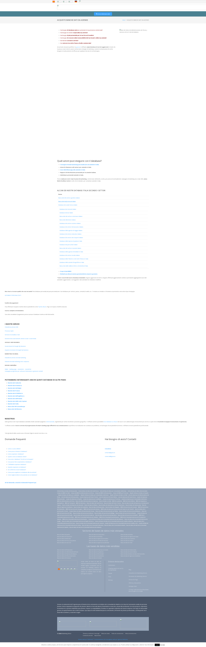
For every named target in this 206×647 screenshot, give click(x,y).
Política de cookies (105, 633)
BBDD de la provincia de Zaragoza (74, 509)
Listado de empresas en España (74, 499)
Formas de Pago (133, 579)
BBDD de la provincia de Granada (128, 507)
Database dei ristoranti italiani (68, 209)
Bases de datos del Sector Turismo (112, 503)
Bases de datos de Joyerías (63, 534)
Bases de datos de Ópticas (91, 505)
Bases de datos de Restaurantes (65, 550)
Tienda (110, 573)
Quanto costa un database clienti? (17, 456)
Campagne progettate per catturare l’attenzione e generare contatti (24, 371)
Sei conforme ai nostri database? (17, 469)
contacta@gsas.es (110, 452)
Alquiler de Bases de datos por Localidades (69, 495)
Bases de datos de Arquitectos (96, 552)
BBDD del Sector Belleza (129, 501)
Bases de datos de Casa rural (64, 542)
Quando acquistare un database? (17, 467)
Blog (130, 569)
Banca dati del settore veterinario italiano (71, 216)
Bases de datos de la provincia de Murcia (83, 513)
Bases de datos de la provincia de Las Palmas (107, 511)
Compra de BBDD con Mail (63, 493)
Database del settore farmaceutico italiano (71, 227)
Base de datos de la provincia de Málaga (104, 513)
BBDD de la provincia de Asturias (92, 509)
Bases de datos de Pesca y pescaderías (66, 540)
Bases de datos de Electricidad (96, 554)
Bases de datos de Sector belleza (129, 552)
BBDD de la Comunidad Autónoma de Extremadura (74, 519)
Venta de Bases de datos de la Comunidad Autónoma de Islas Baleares (105, 519)
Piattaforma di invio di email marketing (15, 357)
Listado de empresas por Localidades (92, 499)
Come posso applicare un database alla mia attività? (22, 472)
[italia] (75, 569)
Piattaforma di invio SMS (11, 327)
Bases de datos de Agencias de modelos (98, 538)
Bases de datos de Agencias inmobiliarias (130, 556)
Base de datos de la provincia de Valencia (84, 515)
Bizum (44, 307)
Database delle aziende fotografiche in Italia (72, 262)
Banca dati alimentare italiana (68, 220)
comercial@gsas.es (110, 456)
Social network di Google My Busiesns (15, 346)
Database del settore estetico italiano (70, 223)
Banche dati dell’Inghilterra (16, 396)
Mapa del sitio (97, 635)
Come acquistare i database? (16, 454)
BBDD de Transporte (70, 503)
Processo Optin (9, 331)
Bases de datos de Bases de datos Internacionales (133, 554)
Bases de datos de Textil (126, 542)
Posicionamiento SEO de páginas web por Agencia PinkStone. (111, 639)
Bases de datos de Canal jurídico (96, 534)
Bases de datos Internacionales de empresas (87, 501)
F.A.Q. (109, 576)
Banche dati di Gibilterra (15, 393)
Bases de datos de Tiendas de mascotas (98, 540)
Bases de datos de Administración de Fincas (67, 552)
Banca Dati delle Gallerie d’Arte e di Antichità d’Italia (74, 266)
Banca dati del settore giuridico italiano (69, 198)
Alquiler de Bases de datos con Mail (118, 495)
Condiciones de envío (88, 635)
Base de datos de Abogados (112, 507)
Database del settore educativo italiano (70, 234)
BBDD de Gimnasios (81, 503)
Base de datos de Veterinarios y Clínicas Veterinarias (112, 505)
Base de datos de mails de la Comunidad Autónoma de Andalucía (85, 527)
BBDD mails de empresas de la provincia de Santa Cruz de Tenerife (117, 509)
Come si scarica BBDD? (14, 449)
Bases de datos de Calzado (95, 558)
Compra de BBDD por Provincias (120, 493)
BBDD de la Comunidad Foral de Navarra (109, 517)
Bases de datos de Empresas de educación (72, 505)
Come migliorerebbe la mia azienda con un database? (22, 475)
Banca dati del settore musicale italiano (70, 248)
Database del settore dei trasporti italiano (71, 237)
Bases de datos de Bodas (127, 534)
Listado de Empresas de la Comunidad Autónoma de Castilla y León (121, 523)
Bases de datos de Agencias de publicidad (99, 542)
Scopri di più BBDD (65, 271)
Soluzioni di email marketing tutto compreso (17, 361)
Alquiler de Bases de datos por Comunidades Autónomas (95, 495)
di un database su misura (110, 421)
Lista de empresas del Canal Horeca (127, 497)
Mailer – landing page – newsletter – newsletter (18, 369)
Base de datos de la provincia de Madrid (128, 515)
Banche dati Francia (14, 391)
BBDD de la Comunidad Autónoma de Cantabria (86, 517)
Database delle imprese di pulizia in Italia (71, 241)
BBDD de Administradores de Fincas (66, 501)
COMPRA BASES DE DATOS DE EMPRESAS (115, 569)
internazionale (50, 421)
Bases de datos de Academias (128, 538)
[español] (54, 2)
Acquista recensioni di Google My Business (16, 350)
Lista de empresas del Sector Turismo (89, 497)
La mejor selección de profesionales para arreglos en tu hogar (139, 590)
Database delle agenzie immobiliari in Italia (71, 252)
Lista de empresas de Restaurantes (70, 497)
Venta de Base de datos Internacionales (138, 491)
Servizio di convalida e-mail (12, 334)
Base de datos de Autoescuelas (133, 505)
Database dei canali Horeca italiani (67, 205)
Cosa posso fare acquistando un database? (20, 462)
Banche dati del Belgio (14, 388)
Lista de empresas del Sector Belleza (108, 497)
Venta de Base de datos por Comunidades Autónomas (113, 491)
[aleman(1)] (72, 569)
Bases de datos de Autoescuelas (128, 550)
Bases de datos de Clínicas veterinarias (66, 556)
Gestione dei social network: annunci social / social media (20, 338)
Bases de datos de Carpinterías (96, 556)
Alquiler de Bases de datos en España (139, 493)
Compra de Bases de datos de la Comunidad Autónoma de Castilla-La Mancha (114, 521)
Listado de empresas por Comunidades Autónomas (134, 499)
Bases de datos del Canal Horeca (95, 503)
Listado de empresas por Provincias (112, 499)
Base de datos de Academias (81, 507)
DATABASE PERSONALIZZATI (13, 295)
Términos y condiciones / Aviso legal (91, 633)
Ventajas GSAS (133, 586)
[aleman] (75, 1)
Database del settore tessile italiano (70, 255)
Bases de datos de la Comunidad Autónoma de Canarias (90, 523)
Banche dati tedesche (14, 383)
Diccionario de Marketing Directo (138, 576)
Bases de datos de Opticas (127, 540)
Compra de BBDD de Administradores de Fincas (82, 493)
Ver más (162, 645)
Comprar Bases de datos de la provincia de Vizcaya (82, 511)
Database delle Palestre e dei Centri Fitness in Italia (74, 259)
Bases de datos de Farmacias (64, 558)
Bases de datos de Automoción (64, 536)
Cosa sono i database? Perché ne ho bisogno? (20, 459)
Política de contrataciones (117, 633)
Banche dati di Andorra (15, 385)
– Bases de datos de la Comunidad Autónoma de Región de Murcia (77, 521)
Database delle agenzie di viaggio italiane (71, 230)
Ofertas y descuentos (135, 583)
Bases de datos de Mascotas (64, 538)
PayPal (40, 307)
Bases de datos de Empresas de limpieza (67, 554)
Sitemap (110, 580)
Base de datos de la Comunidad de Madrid (114, 525)
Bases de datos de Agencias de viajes (129, 536)
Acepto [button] (157, 644)
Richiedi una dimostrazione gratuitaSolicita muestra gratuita (78, 274)
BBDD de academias (117, 501)
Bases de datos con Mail (105, 501)
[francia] (71, 2)
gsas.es (78, 47)
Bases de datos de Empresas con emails (98, 550)
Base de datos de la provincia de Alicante (126, 513)
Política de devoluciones (130, 633)
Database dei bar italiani (66, 213)
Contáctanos (111, 565)
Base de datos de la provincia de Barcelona (106, 515)
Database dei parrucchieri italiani (68, 244)
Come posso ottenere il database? (17, 451)
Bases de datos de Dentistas (95, 536)
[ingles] (59, 2)
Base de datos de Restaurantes (97, 507)
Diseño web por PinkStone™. (86, 639)
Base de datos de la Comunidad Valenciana (92, 525)
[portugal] (65, 2)
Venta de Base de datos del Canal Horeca (88, 491)
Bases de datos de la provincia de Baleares (130, 511)
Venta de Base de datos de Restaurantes (67, 491)
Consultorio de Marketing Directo (138, 573)
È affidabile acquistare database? (17, 464)
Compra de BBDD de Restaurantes (103, 493)
